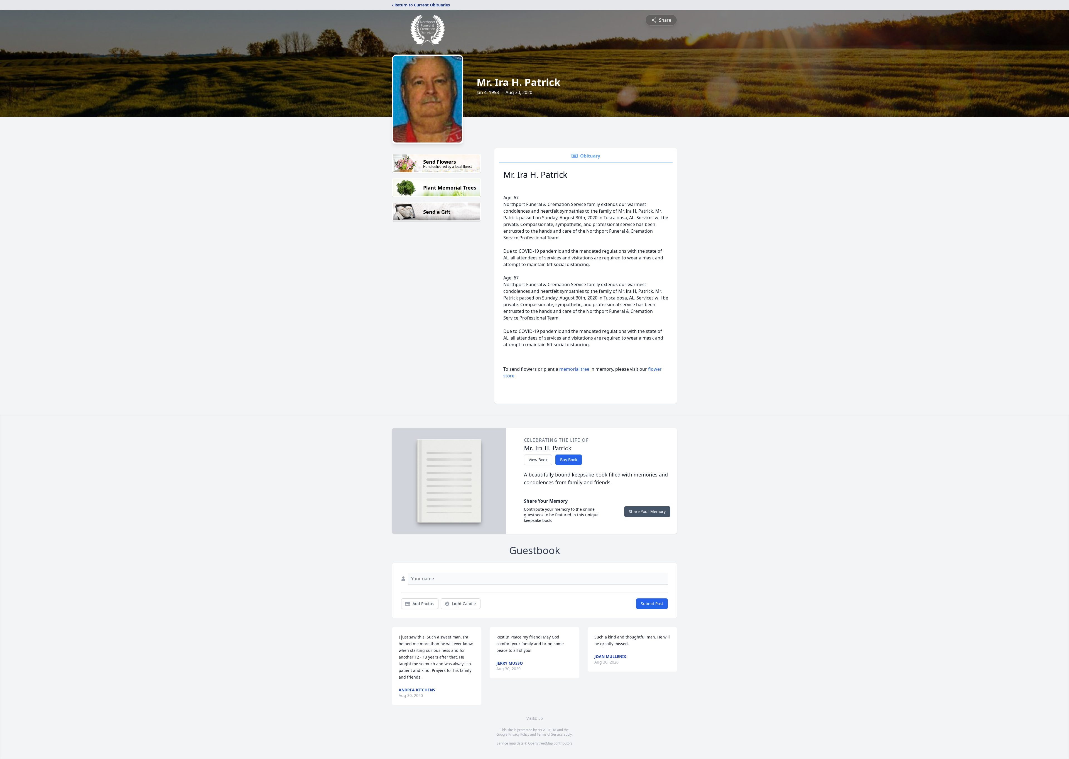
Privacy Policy (518, 734)
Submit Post (652, 603)
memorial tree (574, 369)
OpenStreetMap (540, 743)
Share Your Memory (647, 511)
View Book (538, 459)
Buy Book (568, 459)
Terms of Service (550, 734)
